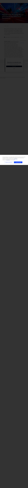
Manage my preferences (8, 162)
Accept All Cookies (18, 162)
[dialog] (14, 160)
